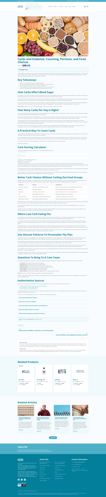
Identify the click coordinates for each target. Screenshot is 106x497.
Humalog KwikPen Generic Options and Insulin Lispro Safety (43, 418)
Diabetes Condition (51, 275)
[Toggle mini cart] (87, 6)
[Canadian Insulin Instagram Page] (22, 480)
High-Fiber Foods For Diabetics (50, 205)
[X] (27, 65)
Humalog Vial (41, 379)
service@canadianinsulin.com (79, 462)
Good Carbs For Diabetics (38, 205)
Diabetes (20, 325)
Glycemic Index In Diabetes (48, 230)
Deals (66, 6)
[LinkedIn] (29, 65)
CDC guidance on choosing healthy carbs (29, 288)
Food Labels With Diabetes (67, 166)
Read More (21, 429)
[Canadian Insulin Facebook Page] (19, 480)
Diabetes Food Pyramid (83, 227)
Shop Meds (50, 6)
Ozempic (21, 379)
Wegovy (75, 379)
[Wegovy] (80, 371)
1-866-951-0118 (76, 466)
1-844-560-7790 (77, 464)
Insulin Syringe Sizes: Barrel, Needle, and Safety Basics (61, 418)
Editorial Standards (75, 351)
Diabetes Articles (61, 246)
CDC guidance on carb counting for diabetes (30, 287)
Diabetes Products (60, 275)
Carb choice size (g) (21, 155)
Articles (73, 6)
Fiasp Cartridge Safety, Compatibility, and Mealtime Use (80, 418)
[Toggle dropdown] (57, 6)
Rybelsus (57, 379)
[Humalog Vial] (44, 371)
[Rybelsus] (62, 371)
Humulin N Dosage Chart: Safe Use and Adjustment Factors (25, 418)
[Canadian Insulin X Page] (25, 480)
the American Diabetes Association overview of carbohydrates (35, 286)
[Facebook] (23, 65)
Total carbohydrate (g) (22, 151)
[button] (53, 69)
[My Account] (85, 6)
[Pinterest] (25, 65)
